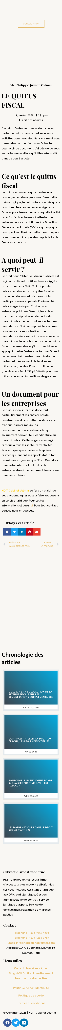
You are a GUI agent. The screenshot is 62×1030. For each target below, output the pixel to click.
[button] (7, 532)
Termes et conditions (31, 1003)
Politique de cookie (31, 995)
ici (31, 505)
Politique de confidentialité (31, 988)
